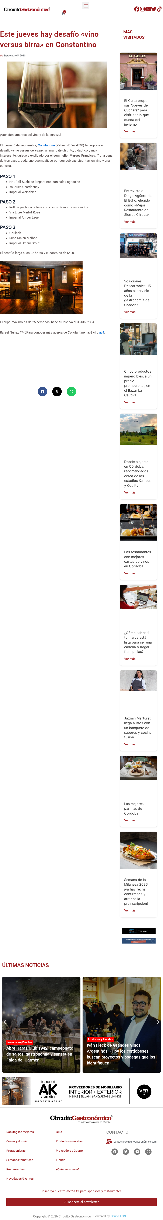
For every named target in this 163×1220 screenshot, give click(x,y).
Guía (59, 1132)
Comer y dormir (16, 1141)
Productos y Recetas (100, 1039)
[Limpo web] (139, 941)
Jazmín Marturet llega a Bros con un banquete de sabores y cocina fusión (138, 727)
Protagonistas (15, 1150)
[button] (85, 5)
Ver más (130, 131)
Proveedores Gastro (69, 1150)
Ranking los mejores (20, 1132)
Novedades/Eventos (19, 1042)
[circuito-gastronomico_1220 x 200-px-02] (81, 1091)
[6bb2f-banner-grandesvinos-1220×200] (139, 931)
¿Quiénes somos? (68, 1169)
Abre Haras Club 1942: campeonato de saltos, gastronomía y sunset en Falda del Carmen (39, 1054)
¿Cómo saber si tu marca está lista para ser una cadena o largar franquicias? (138, 642)
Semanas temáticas (19, 1160)
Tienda (60, 1160)
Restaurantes (15, 1169)
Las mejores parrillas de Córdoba (133, 808)
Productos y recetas (69, 1141)
